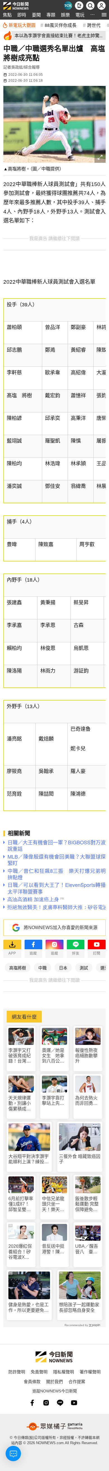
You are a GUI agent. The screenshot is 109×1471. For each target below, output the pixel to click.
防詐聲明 (16, 1371)
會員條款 (32, 1381)
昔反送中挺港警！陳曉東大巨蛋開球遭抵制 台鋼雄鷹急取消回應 (53, 1249)
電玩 (79, 14)
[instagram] (46, 1402)
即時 (21, 14)
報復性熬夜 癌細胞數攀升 (86, 1055)
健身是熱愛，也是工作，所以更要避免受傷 (28, 1307)
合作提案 (76, 1381)
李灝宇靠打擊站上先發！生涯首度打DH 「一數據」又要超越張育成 (53, 1101)
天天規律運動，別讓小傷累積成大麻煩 (19, 1104)
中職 (42, 968)
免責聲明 (39, 1371)
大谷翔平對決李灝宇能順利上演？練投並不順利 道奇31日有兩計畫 (28, 1159)
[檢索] (90, 5)
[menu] (104, 15)
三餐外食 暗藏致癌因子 (79, 1159)
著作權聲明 (90, 1371)
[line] (60, 1402)
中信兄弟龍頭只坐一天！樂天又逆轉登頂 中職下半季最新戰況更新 (53, 1204)
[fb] (32, 1402)
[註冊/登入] (101, 5)
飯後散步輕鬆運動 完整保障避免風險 (87, 1204)
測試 (84, 968)
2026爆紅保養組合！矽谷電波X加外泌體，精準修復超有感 (20, 1252)
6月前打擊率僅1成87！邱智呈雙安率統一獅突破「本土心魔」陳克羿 (20, 1204)
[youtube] (74, 1402)
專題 (50, 14)
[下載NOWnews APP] (79, 5)
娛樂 (65, 14)
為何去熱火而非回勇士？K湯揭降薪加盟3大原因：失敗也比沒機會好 (87, 1101)
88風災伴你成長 (61, 25)
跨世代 (94, 25)
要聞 (36, 14)
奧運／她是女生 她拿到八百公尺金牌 (53, 1056)
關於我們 (54, 1381)
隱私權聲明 (63, 1371)
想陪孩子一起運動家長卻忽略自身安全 (79, 1307)
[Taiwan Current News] (68, 5)
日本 (63, 968)
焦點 (7, 14)
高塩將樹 (17, 968)
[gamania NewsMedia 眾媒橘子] (54, 1426)
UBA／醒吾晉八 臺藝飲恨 (86, 1249)
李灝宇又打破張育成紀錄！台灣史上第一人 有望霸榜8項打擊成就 (20, 1056)
